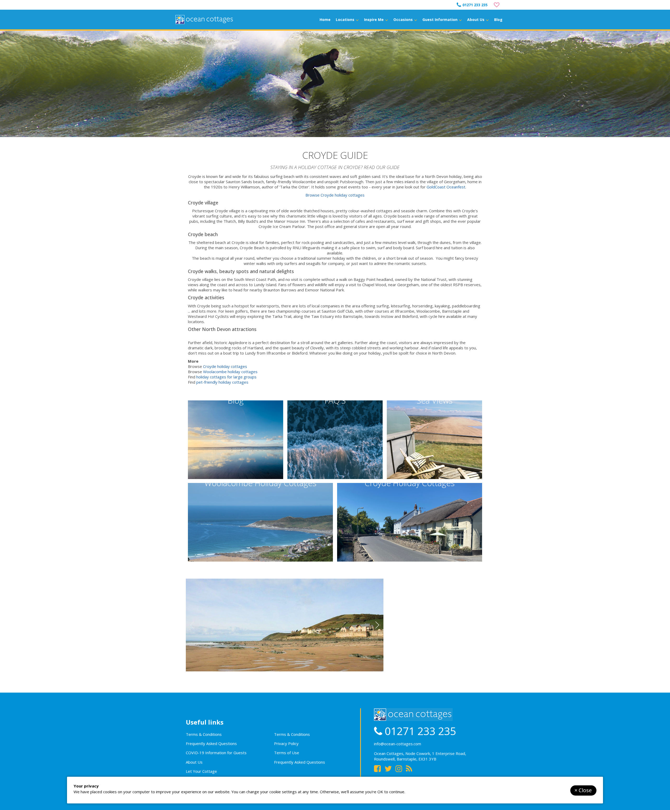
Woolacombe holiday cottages (230, 371)
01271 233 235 (475, 4)
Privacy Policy (286, 743)
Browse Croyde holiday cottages (335, 195)
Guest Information (439, 19)
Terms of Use (286, 752)
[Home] (204, 19)
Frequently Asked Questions (211, 743)
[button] (377, 625)
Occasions (403, 19)
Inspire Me (374, 19)
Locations (345, 19)
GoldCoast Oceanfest (446, 186)
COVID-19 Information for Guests (216, 752)
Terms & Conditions (204, 734)
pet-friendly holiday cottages (222, 382)
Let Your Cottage (201, 771)
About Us (475, 19)
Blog (498, 19)
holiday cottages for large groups (226, 376)
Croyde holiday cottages (225, 366)
